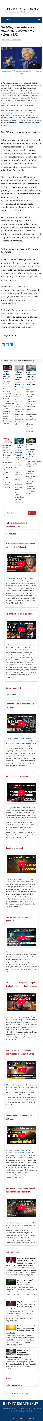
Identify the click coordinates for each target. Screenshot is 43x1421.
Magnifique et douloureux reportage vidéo (20, 1223)
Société (29, 1411)
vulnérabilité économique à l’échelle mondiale (24, 123)
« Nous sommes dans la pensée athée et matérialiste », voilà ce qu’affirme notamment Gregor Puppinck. (20, 647)
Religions (29, 1408)
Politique (22, 1411)
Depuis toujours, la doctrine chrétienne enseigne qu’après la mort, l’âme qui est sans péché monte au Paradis (20, 881)
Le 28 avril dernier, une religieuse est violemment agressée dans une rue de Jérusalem (19, 741)
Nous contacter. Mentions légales (17, 1394)
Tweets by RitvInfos (13, 694)
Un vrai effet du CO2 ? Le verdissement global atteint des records (26, 1282)
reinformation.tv (21, 9)
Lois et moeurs (19, 1408)
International (8, 1408)
